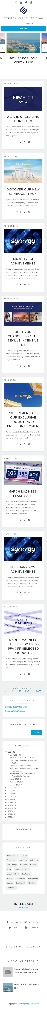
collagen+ (34, 860)
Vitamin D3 (11, 888)
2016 (10, 808)
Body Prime (11, 860)
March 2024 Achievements (20, 766)
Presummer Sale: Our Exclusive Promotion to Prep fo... (22, 775)
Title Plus (32, 883)
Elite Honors (12, 865)
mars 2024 (14, 779)
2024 (10, 752)
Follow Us (23, 907)
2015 (10, 811)
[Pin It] (29, 142)
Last (39, 691)
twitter (16, 928)
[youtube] (31, 3)
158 (19, 691)
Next (27, 691)
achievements (12, 856)
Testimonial (20, 883)
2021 (10, 794)
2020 (10, 797)
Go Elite (33, 865)
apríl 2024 (14, 755)
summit (10, 883)
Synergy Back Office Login (16, 707)
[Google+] (25, 142)
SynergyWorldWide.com (15, 711)
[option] (23, 50)
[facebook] (16, 3)
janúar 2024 (15, 785)
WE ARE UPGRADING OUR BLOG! (23, 758)
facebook (15, 922)
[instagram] (21, 3)
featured (23, 865)
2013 (10, 817)
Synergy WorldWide (31, 1004)
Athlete (24, 856)
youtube (33, 928)
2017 (10, 805)
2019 (10, 799)
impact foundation (22, 869)
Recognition (33, 878)
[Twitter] (21, 142)
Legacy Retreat (13, 874)
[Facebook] (17, 142)
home (9, 869)
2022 (10, 791)
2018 (10, 802)
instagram (34, 922)
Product (10, 878)
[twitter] (26, 3)
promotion (20, 878)
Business (23, 860)
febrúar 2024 (15, 782)
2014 (10, 814)
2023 (10, 788)
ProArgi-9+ (26, 874)
